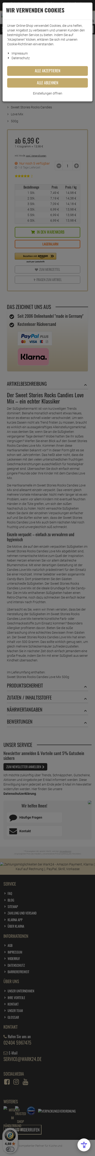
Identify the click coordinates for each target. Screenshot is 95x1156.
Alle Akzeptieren (47, 70)
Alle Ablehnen (47, 83)
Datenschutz (21, 58)
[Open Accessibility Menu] (83, 1144)
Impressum (20, 53)
